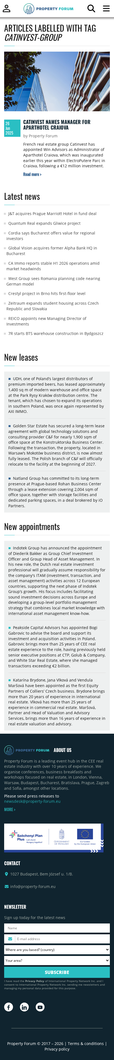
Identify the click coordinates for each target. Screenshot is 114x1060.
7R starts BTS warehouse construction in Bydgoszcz (55, 333)
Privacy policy (57, 1049)
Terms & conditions (86, 1043)
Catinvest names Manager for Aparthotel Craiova (56, 124)
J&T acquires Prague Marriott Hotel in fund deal (52, 213)
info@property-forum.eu (33, 886)
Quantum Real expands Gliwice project (44, 223)
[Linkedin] (24, 1007)
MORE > (9, 809)
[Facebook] (8, 1007)
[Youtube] (40, 1007)
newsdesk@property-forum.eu (32, 801)
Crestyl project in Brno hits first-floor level (47, 293)
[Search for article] (91, 9)
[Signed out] (6, 11)
